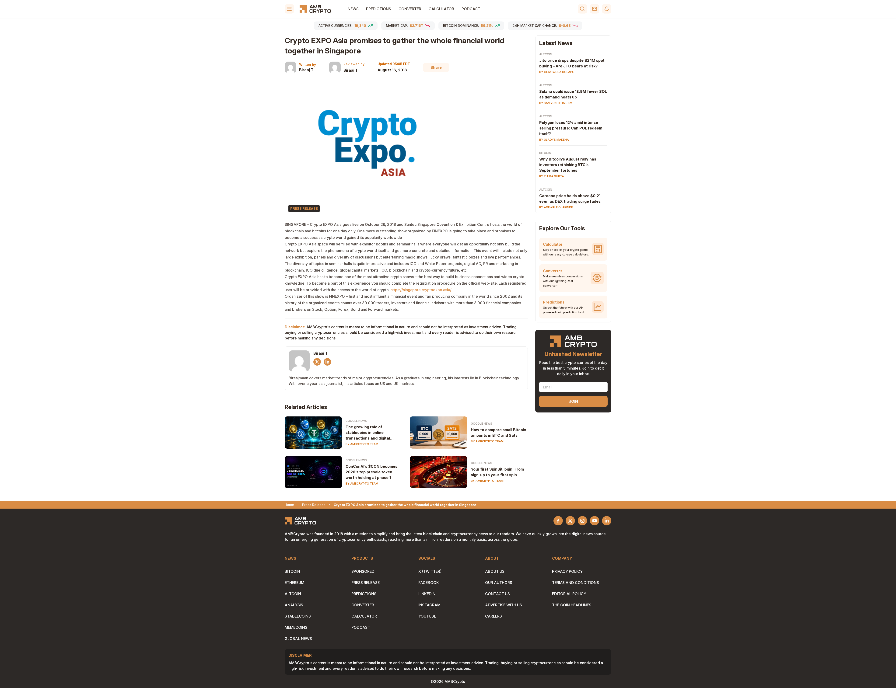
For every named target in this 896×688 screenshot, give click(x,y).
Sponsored (362, 571)
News (353, 9)
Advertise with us (503, 605)
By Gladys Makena (554, 139)
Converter (410, 9)
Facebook (428, 582)
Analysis (294, 605)
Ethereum (294, 582)
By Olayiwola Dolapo (556, 72)
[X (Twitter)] (317, 362)
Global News (298, 638)
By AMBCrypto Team (362, 444)
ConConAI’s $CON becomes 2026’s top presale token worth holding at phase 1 (371, 472)
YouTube (427, 616)
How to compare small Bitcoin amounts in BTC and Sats (498, 432)
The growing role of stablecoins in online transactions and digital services (368, 433)
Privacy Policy (567, 571)
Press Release (365, 582)
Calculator (441, 9)
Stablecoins (298, 616)
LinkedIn (426, 593)
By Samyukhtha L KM (555, 103)
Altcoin (545, 54)
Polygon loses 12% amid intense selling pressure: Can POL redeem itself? (570, 128)
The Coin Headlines (571, 605)
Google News (356, 421)
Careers (493, 616)
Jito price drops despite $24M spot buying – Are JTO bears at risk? (572, 63)
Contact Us (497, 593)
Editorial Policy (569, 593)
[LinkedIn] (327, 362)
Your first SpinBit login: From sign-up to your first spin (497, 472)
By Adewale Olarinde (556, 207)
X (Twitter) (429, 571)
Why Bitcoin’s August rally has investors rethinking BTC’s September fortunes (567, 165)
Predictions (378, 9)
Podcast (471, 9)
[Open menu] (289, 9)
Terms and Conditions (575, 582)
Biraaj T (306, 69)
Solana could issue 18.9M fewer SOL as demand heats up (573, 94)
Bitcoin (545, 153)
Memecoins (296, 627)
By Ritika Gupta (551, 176)
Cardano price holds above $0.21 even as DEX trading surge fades (570, 198)
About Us (494, 571)
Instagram (429, 605)
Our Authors (498, 582)
